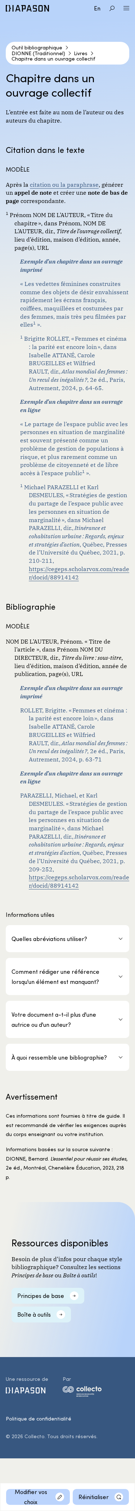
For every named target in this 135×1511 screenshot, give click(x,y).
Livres (80, 53)
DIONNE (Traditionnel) (38, 53)
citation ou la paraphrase (64, 184)
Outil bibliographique (37, 47)
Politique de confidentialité (38, 1418)
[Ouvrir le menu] (126, 8)
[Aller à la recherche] (112, 8)
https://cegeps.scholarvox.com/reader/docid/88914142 (79, 573)
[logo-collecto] (82, 1392)
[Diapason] (27, 8)
